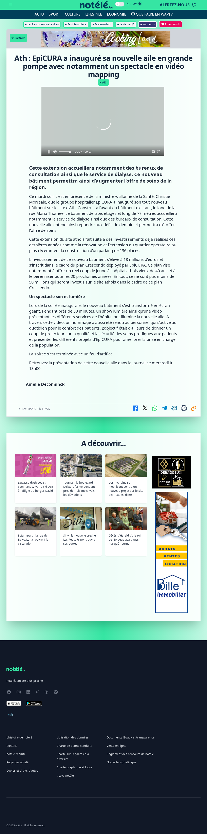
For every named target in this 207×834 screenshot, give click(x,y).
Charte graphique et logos (74, 767)
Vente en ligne (116, 746)
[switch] (119, 4)
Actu (39, 14)
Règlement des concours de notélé (130, 754)
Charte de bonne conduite (74, 746)
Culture (72, 14)
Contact (11, 746)
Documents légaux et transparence (130, 737)
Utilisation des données (73, 737)
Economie (116, 14)
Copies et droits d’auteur (23, 770)
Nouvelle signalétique (121, 762)
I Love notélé (65, 775)
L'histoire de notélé (19, 737)
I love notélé (172, 24)
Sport (54, 14)
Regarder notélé (17, 762)
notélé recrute (16, 754)
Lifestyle (93, 14)
